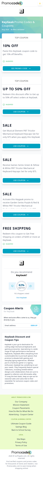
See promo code (19, 68)
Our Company (21, 401)
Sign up (34, 325)
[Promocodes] (12, 3)
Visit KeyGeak (21, 297)
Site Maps (21, 439)
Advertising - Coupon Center (21, 414)
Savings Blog (21, 427)
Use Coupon (19, 111)
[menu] (40, 3)
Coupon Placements (21, 408)
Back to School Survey (21, 430)
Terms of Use (21, 445)
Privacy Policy (21, 442)
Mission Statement (21, 405)
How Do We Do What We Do (21, 411)
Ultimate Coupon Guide (21, 423)
